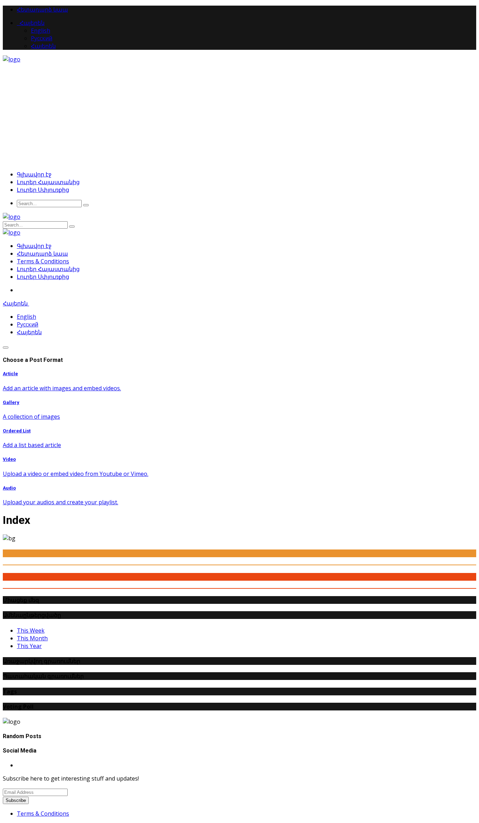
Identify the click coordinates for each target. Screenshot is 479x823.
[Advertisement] (239, 116)
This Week (31, 630)
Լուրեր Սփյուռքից (43, 277)
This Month (32, 638)
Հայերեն (31, 23)
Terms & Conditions (43, 261)
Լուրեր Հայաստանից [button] (48, 182)
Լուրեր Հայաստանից (48, 269)
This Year (29, 646)
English (40, 30)
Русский (41, 38)
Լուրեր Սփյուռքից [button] (43, 190)
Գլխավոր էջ (34, 174)
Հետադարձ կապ (42, 9)
